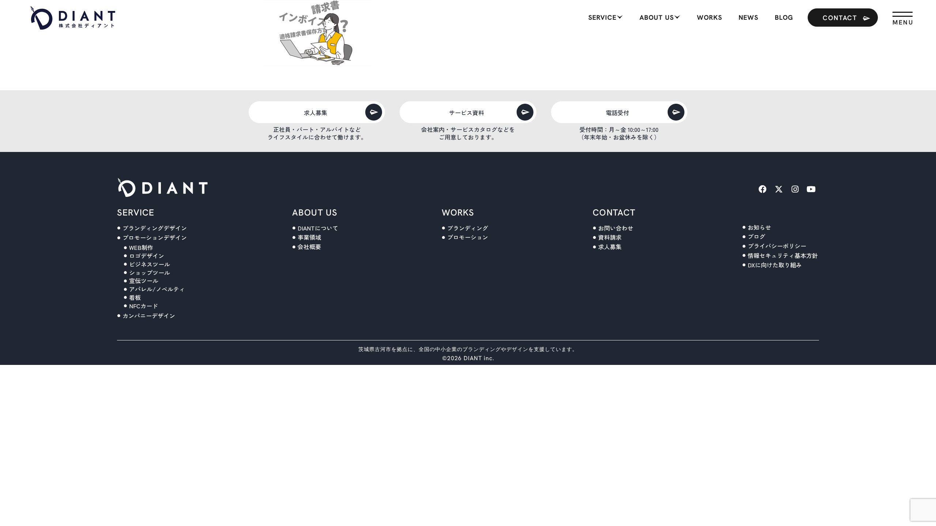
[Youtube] (811, 189)
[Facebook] (763, 189)
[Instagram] (795, 189)
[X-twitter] (779, 189)
